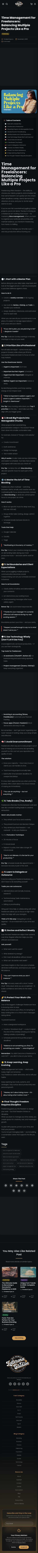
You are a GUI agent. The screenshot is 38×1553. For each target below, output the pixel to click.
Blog (19, 1493)
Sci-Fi (19, 1410)
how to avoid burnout (8, 1163)
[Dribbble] (14, 1383)
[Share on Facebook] (11, 1185)
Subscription (19, 1490)
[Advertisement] (19, 67)
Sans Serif (19, 1407)
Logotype (19, 1480)
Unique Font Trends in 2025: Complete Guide (28, 1285)
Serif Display (19, 1417)
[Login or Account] (35, 4)
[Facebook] (19, 1383)
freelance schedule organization (11, 1157)
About (19, 1476)
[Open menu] (3, 4)
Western (19, 1427)
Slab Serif (19, 1420)
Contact (19, 1483)
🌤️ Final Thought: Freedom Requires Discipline (18, 156)
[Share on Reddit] (32, 1185)
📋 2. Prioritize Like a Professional (14, 126)
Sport (19, 1424)
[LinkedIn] (27, 1383)
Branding (19, 1438)
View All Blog (19, 1338)
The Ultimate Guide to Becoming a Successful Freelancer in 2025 (9, 1286)
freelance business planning (27, 1160)
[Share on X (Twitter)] (16, 1185)
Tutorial (19, 1465)
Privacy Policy (19, 1500)
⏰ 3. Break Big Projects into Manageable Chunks (19, 129)
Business (19, 1441)
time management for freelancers (11, 1150)
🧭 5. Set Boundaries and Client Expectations (18, 134)
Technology (19, 1462)
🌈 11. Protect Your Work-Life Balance (15, 150)
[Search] (7, 4)
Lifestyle (19, 1455)
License (19, 1486)
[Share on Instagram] (19, 1191)
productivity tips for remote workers (11, 1153)
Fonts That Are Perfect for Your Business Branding (9, 1320)
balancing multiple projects (10, 1160)
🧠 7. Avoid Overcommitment (13, 140)
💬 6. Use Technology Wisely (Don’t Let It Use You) (19, 137)
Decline (13, 1547)
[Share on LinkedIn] (6, 1185)
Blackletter (19, 1400)
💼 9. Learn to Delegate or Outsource (15, 145)
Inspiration (19, 1452)
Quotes (19, 1458)
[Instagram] (23, 1383)
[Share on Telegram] (14, 1191)
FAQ (19, 1497)
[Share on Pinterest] (22, 1185)
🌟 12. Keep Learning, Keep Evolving (15, 153)
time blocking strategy (8, 1169)
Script (19, 1413)
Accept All (24, 1547)
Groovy (19, 1403)
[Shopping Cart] (31, 4)
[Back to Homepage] (19, 4)
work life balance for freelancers (25, 1163)
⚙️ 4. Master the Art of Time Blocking (15, 132)
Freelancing (5, 34)
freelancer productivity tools (26, 1166)
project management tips (9, 1166)
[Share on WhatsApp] (27, 1185)
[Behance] (10, 1383)
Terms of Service (19, 1503)
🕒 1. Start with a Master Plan (13, 124)
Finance (19, 1445)
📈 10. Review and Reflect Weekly (14, 148)
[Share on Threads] (24, 1191)
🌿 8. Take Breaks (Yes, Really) (13, 142)
